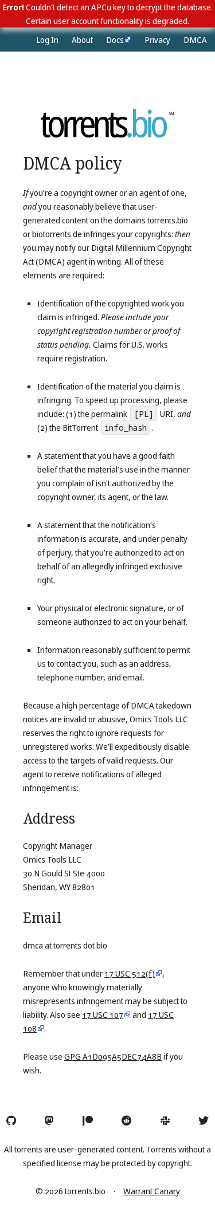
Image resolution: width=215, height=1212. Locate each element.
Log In (47, 39)
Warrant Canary (151, 1191)
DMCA (195, 39)
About (82, 39)
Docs (115, 39)
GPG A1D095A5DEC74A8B (113, 1056)
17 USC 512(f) (129, 973)
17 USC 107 (102, 1014)
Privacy (157, 39)
